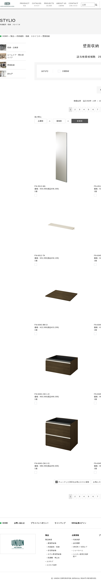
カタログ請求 (52, 565)
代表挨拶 (76, 539)
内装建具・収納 (54, 547)
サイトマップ (60, 523)
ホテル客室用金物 (54, 554)
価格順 (59, 121)
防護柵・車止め (54, 558)
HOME (5, 36)
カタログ (50, 561)
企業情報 (75, 535)
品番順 (40, 121)
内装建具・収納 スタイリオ (28, 36)
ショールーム (78, 550)
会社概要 (76, 543)
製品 (12, 36)
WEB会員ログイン (79, 523)
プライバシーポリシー (40, 523)
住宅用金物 (52, 550)
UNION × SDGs (79, 547)
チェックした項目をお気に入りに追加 (73, 482)
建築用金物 (52, 543)
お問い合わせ (19, 523)
